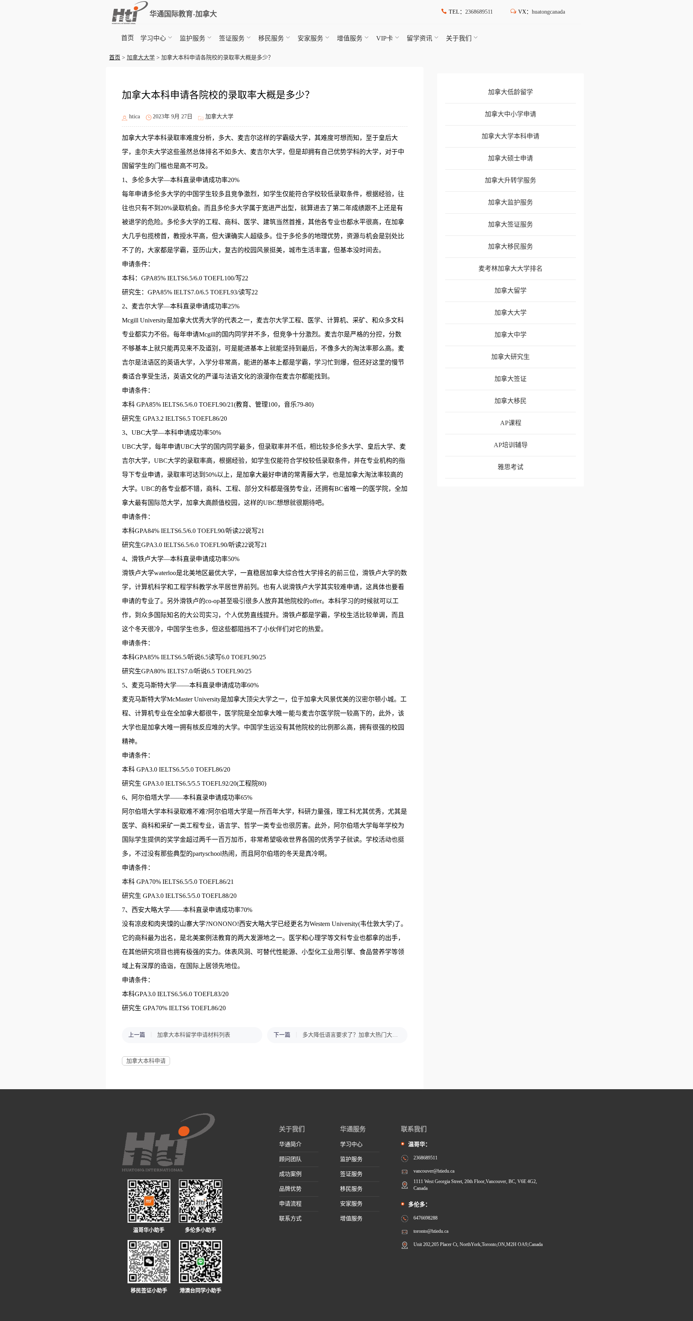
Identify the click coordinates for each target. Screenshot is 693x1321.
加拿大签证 (510, 378)
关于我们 (459, 38)
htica (134, 116)
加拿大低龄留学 (510, 92)
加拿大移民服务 (510, 246)
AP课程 (510, 422)
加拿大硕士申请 (510, 158)
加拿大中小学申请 (510, 114)
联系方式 (290, 1219)
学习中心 (153, 38)
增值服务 (350, 38)
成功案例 (290, 1174)
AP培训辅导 (511, 445)
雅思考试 (510, 467)
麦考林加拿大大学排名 (510, 268)
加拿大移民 (510, 400)
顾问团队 (290, 1159)
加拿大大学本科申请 (510, 136)
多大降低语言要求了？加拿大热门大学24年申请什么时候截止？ (350, 1035)
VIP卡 (384, 38)
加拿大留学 (510, 290)
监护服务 (192, 38)
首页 (127, 37)
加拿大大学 (141, 58)
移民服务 (271, 38)
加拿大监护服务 (510, 202)
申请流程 (290, 1204)
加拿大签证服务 (510, 224)
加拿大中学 (510, 334)
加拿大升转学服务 (510, 180)
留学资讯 (419, 38)
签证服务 (232, 38)
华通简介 (290, 1144)
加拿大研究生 (510, 356)
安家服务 (310, 38)
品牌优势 (290, 1189)
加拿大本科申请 (146, 1061)
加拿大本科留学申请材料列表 (193, 1035)
